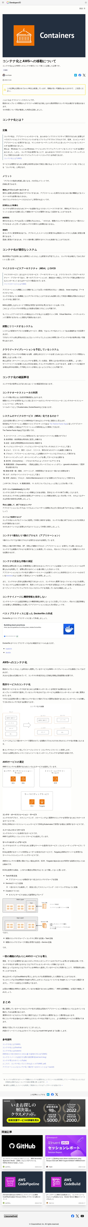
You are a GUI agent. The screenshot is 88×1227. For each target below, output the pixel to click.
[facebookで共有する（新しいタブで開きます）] (80, 75)
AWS (6, 70)
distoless (9, 575)
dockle (8, 652)
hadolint (9, 648)
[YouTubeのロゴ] (82, 1216)
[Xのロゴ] (77, 1216)
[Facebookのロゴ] (72, 1216)
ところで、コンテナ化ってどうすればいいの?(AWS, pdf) (24, 1063)
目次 (81, 8)
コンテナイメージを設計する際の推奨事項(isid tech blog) (24, 1057)
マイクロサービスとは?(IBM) (15, 284)
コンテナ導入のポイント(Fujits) (15, 1060)
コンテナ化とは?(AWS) (13, 158)
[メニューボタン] (3, 2)
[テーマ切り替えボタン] (86, 2)
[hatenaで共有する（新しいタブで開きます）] (75, 75)
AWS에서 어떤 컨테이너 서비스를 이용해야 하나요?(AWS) (25, 1054)
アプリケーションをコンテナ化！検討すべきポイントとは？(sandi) (28, 1067)
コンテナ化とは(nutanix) (12, 1050)
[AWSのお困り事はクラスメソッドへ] (44, 1113)
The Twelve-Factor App (58, 424)
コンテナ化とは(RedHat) (12, 1047)
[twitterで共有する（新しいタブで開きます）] (84, 75)
